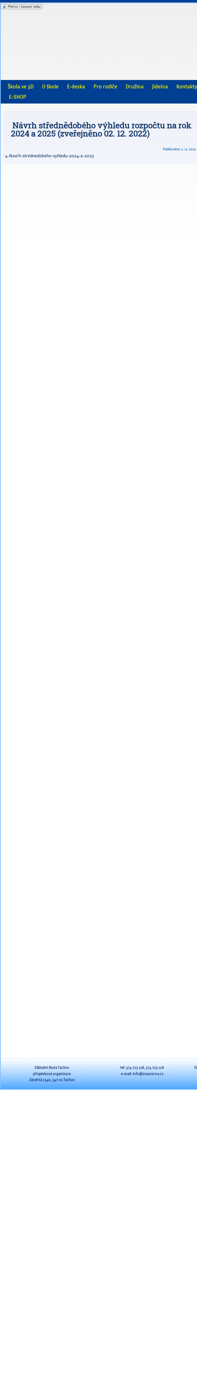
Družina (135, 86)
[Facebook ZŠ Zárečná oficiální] (22, 74)
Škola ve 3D (21, 86)
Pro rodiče (105, 86)
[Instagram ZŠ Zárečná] (11, 74)
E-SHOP (17, 96)
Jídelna (160, 86)
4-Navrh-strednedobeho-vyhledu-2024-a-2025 (49, 156)
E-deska (76, 86)
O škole (50, 86)
